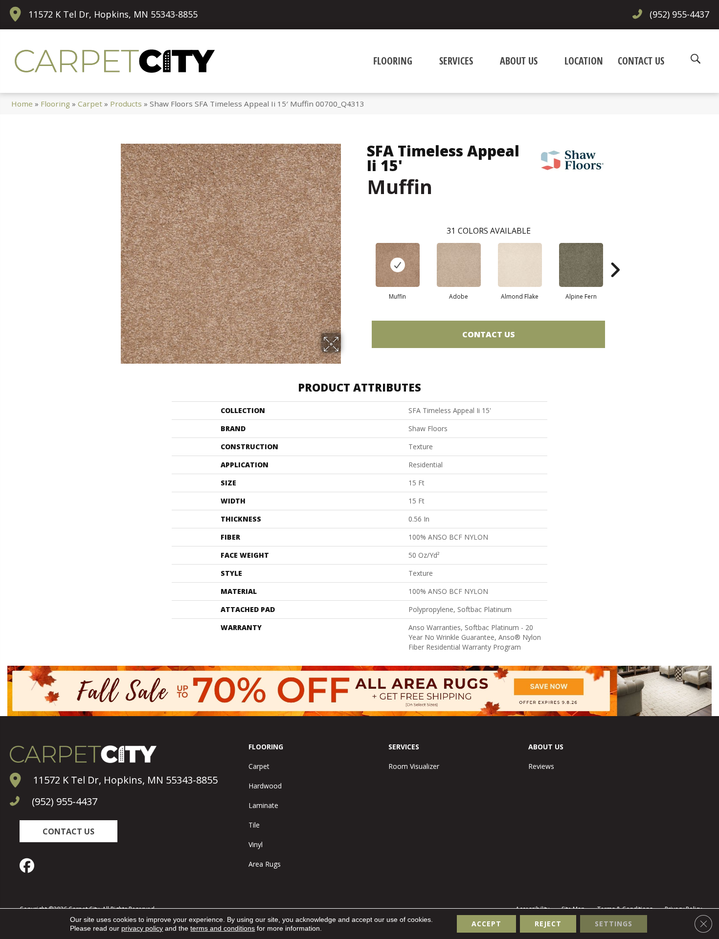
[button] (68, 831)
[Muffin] (397, 264)
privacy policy (142, 928)
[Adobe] (458, 264)
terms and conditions (222, 928)
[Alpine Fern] (581, 264)
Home (22, 104)
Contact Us (488, 334)
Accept (486, 923)
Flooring (55, 104)
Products (126, 104)
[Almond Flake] (519, 264)
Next (614, 255)
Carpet (90, 104)
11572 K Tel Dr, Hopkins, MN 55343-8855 (113, 14)
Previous (362, 255)
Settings (613, 923)
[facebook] (29, 865)
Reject (548, 923)
